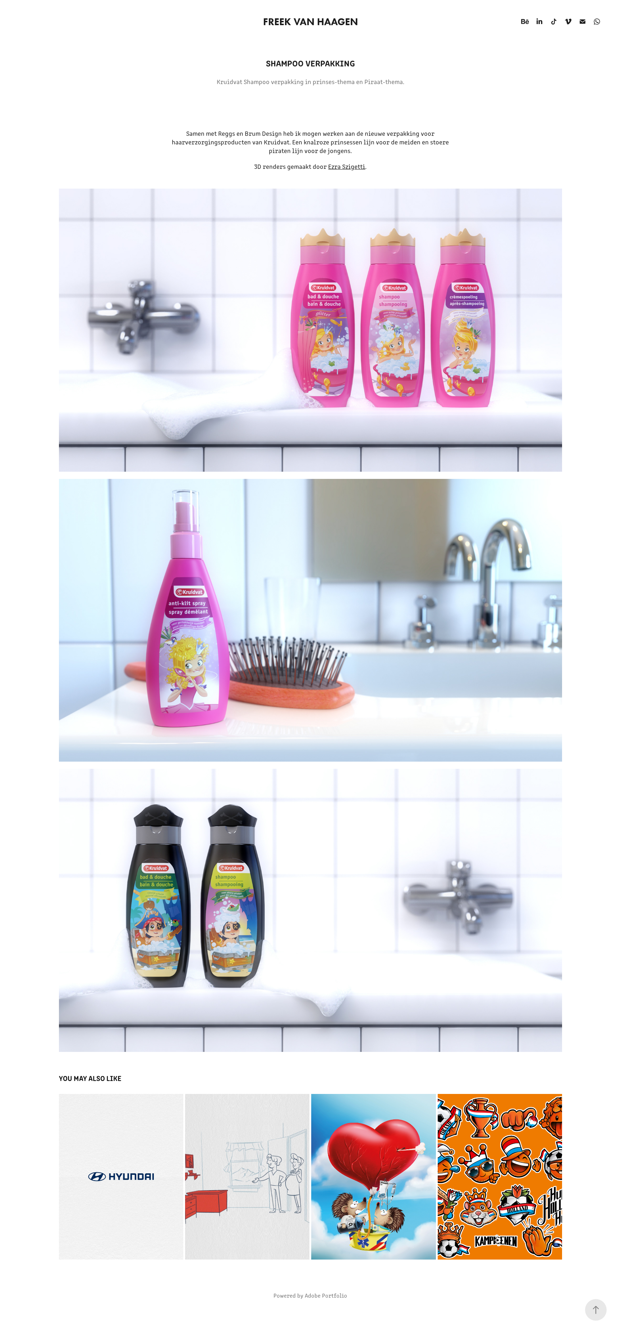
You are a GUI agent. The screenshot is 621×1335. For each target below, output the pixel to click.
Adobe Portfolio (326, 1295)
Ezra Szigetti (346, 166)
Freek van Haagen (310, 21)
